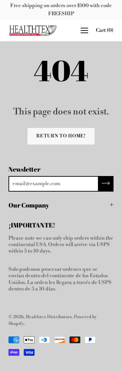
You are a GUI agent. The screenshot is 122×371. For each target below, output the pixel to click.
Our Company (28, 205)
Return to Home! (61, 136)
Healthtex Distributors (49, 317)
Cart (105, 30)
